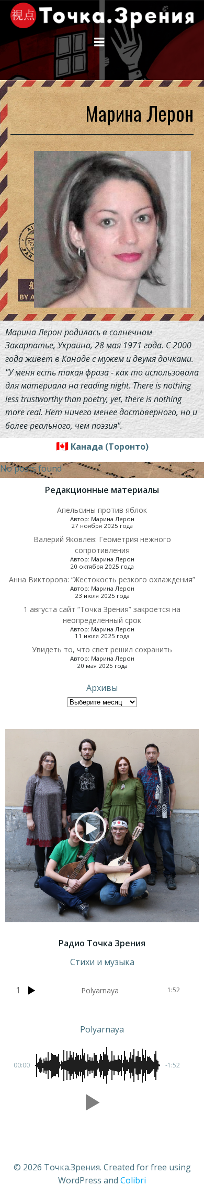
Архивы (102, 688)
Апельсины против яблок (102, 510)
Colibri (133, 1180)
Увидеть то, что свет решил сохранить (102, 649)
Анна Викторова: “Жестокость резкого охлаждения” (102, 579)
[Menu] (99, 42)
